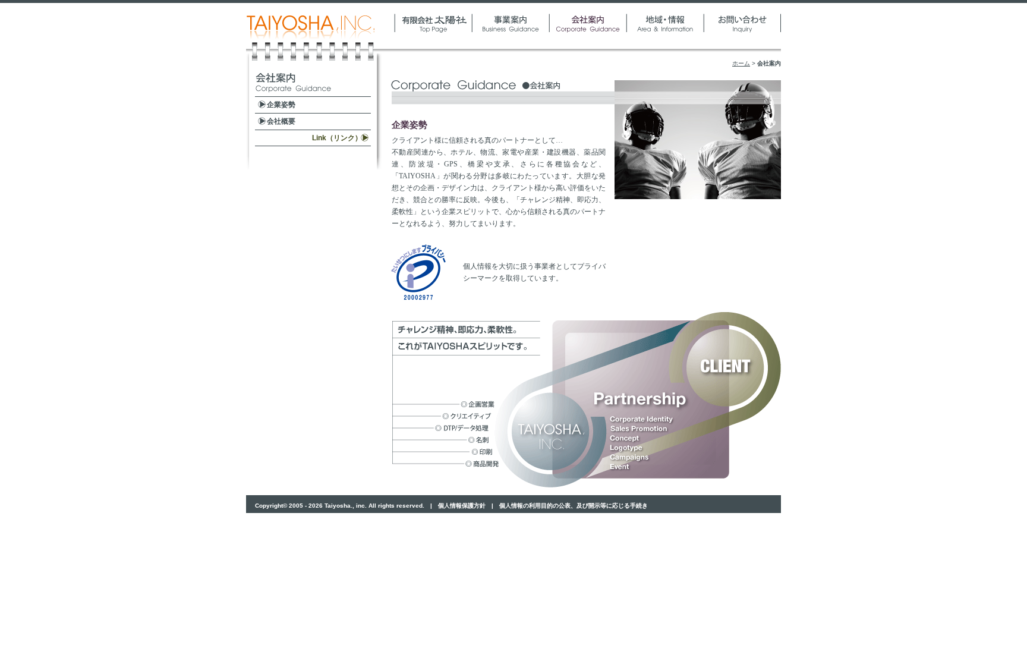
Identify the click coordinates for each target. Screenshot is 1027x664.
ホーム (741, 63)
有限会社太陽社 (433, 31)
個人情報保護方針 (462, 505)
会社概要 (281, 121)
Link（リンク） (337, 138)
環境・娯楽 (665, 31)
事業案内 (510, 31)
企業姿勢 (281, 104)
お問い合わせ (742, 31)
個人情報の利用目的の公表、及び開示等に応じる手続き (573, 505)
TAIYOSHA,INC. (320, 31)
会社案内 (587, 31)
